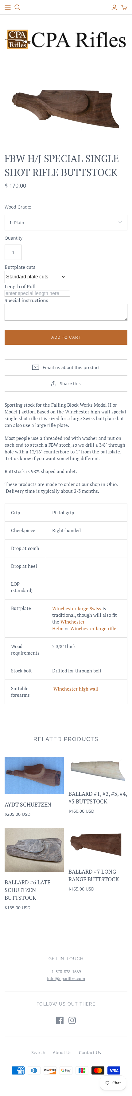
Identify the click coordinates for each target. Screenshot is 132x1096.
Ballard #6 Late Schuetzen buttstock (27, 890)
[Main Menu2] (8, 7)
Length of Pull (20, 286)
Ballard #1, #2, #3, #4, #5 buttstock (97, 797)
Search (38, 1052)
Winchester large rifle (93, 628)
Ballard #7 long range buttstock (93, 875)
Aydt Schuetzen (28, 804)
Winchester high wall (76, 689)
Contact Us (90, 1052)
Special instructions (26, 300)
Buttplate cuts (20, 267)
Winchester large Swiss (76, 608)
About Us (62, 1052)
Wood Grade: (18, 207)
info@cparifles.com (66, 978)
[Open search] (17, 7)
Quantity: (14, 238)
